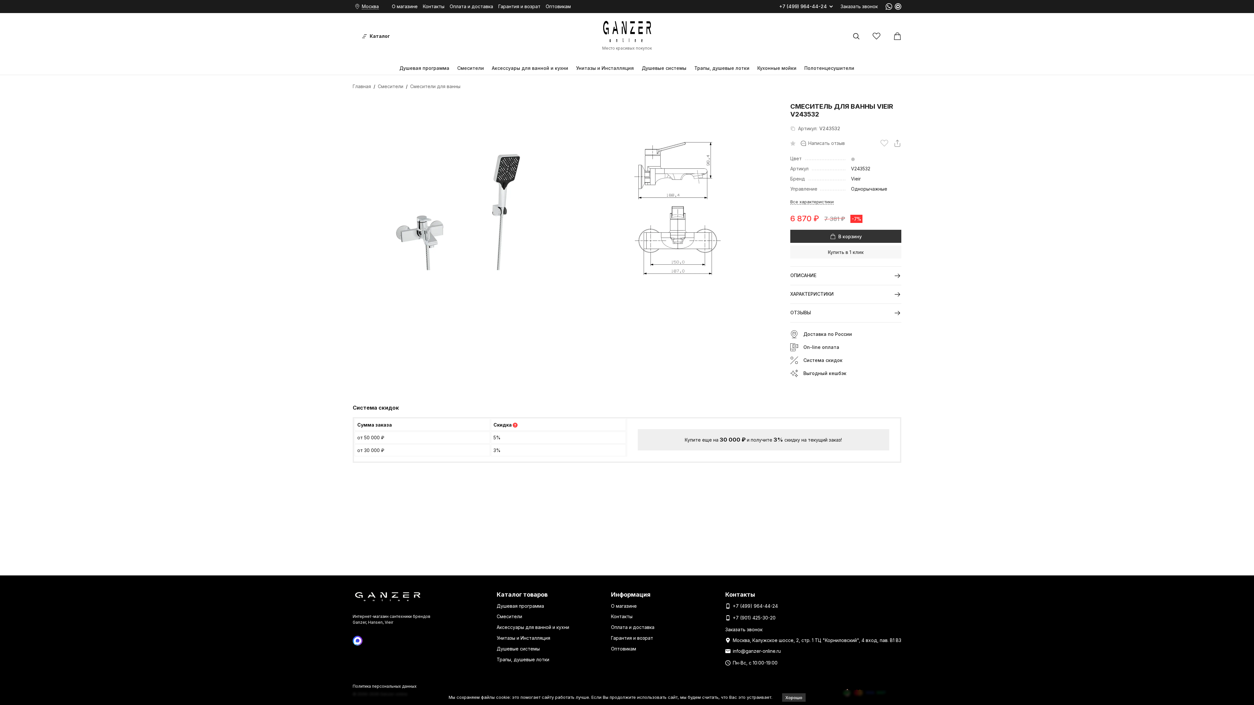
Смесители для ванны (435, 86)
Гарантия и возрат (519, 6)
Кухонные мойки (776, 68)
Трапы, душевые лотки (721, 68)
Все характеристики (812, 201)
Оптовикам (558, 6)
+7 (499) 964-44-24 (803, 6)
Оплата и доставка (471, 6)
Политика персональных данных (385, 686)
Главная (362, 86)
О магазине (405, 6)
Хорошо (793, 697)
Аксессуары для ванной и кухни (530, 68)
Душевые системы (664, 68)
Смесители (470, 68)
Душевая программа (424, 68)
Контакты (433, 6)
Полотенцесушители (829, 68)
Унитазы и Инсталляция (605, 68)
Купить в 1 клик (846, 252)
